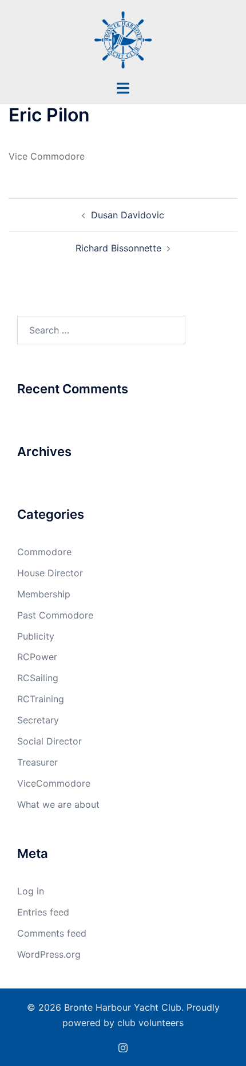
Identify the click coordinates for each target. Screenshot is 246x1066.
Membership (43, 594)
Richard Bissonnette (118, 248)
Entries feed (43, 912)
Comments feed (51, 933)
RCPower (37, 656)
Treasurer (37, 762)
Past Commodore (55, 615)
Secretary (38, 720)
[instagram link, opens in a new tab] (123, 1046)
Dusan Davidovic (127, 215)
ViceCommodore (53, 783)
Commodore (44, 552)
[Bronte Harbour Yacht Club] (123, 38)
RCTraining (40, 699)
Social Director (49, 741)
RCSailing (37, 677)
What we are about (58, 804)
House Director (50, 573)
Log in (30, 891)
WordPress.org (49, 954)
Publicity (35, 636)
